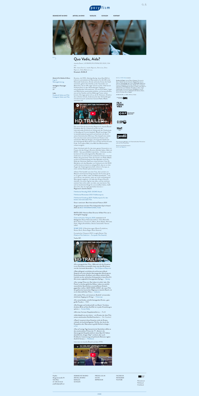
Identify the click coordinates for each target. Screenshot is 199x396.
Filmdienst (90, 339)
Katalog (93, 16)
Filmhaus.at (140, 383)
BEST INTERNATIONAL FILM (90, 207)
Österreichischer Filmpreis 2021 (84, 218)
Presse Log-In (100, 376)
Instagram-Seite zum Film (61, 97)
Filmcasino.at (141, 381)
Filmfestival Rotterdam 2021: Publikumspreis (88, 194)
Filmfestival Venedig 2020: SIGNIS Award (88, 191)
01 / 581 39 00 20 (58, 382)
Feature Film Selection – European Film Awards (90, 235)
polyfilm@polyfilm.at (58, 384)
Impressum (99, 380)
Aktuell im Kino (78, 16)
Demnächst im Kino (60, 16)
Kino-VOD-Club (122, 78)
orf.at (76, 326)
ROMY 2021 (78, 228)
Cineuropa (99, 297)
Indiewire (97, 292)
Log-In (55, 80)
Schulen (105, 16)
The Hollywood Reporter (103, 268)
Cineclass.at (140, 385)
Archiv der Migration (121, 147)
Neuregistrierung (58, 82)
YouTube (119, 380)
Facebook (120, 376)
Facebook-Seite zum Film (61, 95)
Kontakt (116, 16)
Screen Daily (85, 309)
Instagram (120, 378)
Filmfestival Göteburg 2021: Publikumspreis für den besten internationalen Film (91, 198)
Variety (107, 279)
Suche (97, 378)
